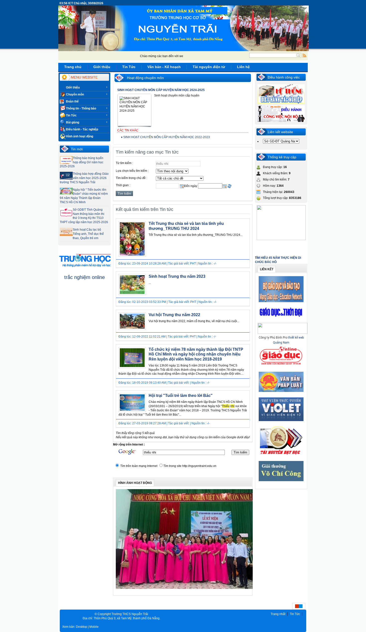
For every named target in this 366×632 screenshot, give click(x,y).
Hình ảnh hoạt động (79, 136)
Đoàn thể (72, 101)
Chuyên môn (75, 94)
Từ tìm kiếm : (124, 163)
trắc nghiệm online (84, 277)
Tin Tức (71, 115)
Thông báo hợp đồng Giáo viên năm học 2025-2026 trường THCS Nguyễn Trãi (84, 178)
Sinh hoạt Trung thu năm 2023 (177, 276)
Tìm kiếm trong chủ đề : (131, 178)
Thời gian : (123, 185)
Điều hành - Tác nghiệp (82, 129)
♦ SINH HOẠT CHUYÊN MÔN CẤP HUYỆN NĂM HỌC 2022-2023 (165, 137)
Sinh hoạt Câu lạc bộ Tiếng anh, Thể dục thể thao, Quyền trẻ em (88, 234)
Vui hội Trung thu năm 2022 (174, 315)
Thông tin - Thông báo (81, 108)
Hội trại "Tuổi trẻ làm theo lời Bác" (181, 395)
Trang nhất (278, 614)
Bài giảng (72, 122)
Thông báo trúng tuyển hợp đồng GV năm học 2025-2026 (81, 162)
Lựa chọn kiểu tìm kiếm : (132, 171)
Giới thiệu (73, 87)
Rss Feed (304, 55)
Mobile (94, 627)
